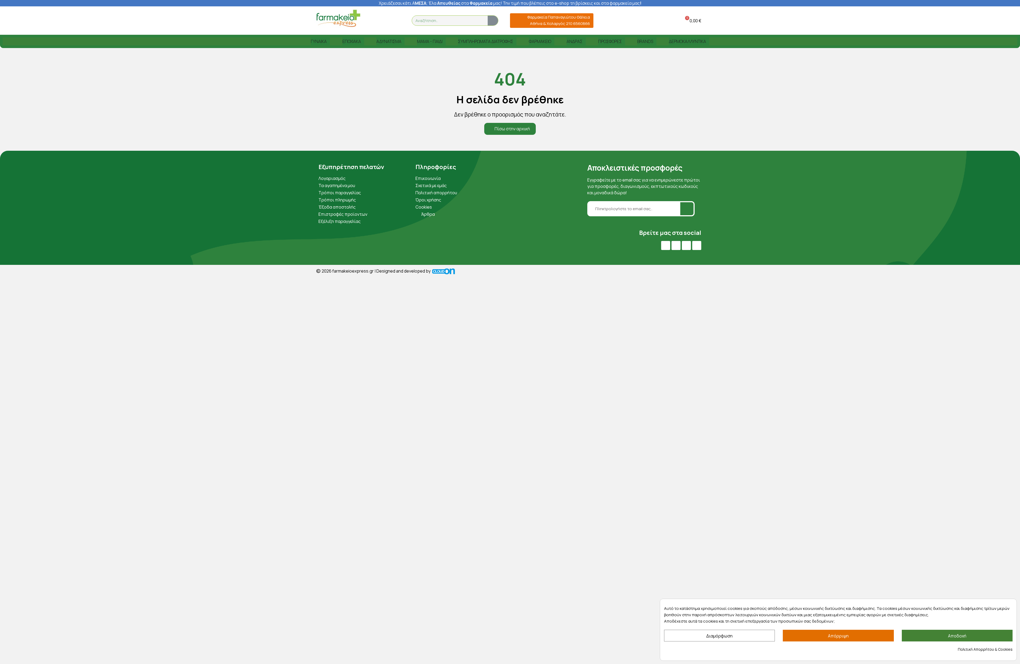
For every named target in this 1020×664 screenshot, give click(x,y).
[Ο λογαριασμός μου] (664, 20)
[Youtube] (676, 245)
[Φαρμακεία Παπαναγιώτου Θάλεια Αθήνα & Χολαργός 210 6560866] (516, 20)
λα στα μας (466, 3)
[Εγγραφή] (687, 208)
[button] (692, 20)
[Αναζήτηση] (493, 20)
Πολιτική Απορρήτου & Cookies (985, 649)
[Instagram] (686, 245)
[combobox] (446, 20)
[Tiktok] (696, 245)
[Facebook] (665, 245)
